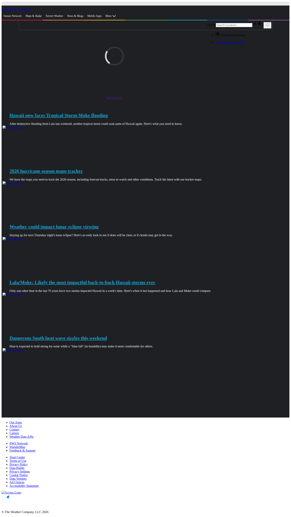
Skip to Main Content (15, 9)
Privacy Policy (19, 464)
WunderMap (17, 447)
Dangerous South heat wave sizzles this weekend (58, 338)
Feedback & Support (22, 450)
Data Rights (17, 468)
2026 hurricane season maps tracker (46, 171)
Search (211, 25)
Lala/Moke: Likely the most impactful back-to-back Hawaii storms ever (82, 282)
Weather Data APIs (21, 436)
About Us (16, 426)
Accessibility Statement (24, 485)
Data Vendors (18, 478)
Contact (14, 429)
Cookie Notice (19, 475)
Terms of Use (18, 461)
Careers (14, 433)
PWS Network (19, 443)
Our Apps (16, 422)
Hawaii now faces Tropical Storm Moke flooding (59, 115)
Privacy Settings (20, 471)
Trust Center (17, 457)
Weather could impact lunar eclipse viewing (54, 226)
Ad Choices (17, 482)
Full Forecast (114, 97)
